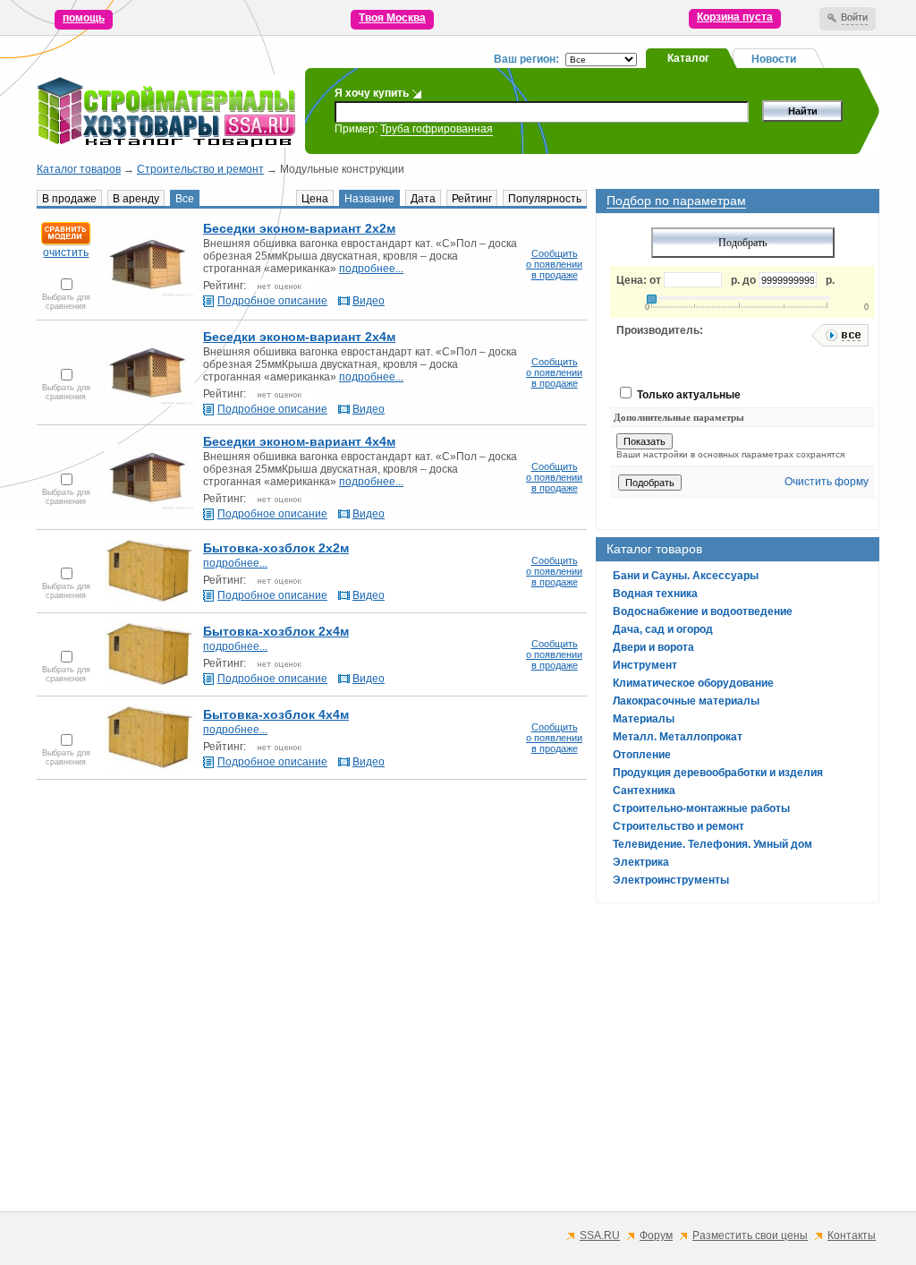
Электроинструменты (671, 880)
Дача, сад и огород (663, 629)
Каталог (688, 58)
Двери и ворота (653, 647)
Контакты (851, 1235)
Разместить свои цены (750, 1235)
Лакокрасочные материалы (686, 701)
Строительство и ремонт (200, 169)
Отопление (642, 754)
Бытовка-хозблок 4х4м (276, 714)
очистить (66, 252)
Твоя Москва (392, 18)
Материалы (643, 719)
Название (369, 198)
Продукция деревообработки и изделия (718, 772)
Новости (773, 59)
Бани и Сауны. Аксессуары (686, 575)
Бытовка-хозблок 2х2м (276, 548)
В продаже (69, 198)
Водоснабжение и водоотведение (703, 611)
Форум (656, 1235)
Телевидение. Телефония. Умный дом (712, 844)
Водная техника (655, 593)
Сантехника (644, 790)
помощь (84, 18)
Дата (423, 198)
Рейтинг (472, 198)
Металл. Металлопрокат (677, 737)
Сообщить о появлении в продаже (554, 264)
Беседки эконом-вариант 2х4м (299, 336)
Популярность (544, 198)
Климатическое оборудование (693, 683)
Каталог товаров (79, 169)
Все (184, 198)
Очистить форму (827, 481)
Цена (314, 198)
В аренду (136, 198)
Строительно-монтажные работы (701, 808)
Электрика (641, 862)
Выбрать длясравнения (66, 302)
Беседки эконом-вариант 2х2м (299, 228)
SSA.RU (600, 1235)
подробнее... (371, 268)
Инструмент (645, 665)
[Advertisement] (458, 1073)
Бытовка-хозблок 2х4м (276, 631)
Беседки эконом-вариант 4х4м (299, 441)
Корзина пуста (735, 17)
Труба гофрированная (436, 129)
